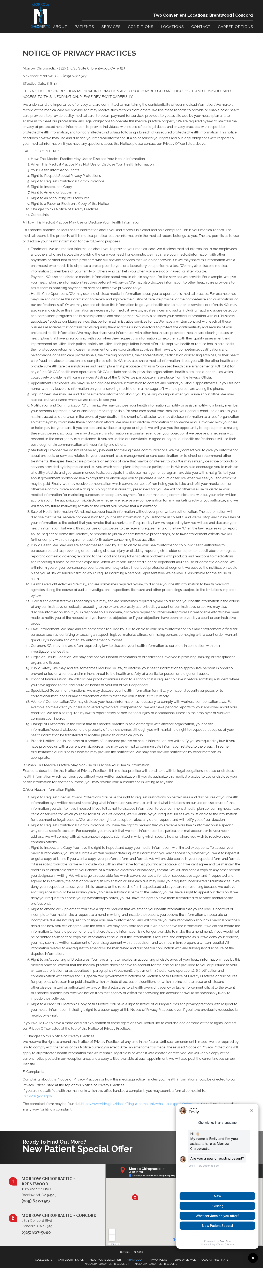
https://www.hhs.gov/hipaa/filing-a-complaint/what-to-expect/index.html (140, 1104)
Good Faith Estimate (215, 1259)
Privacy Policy (158, 1259)
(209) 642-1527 (36, 1201)
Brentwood (220, 15)
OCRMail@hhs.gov (37, 1096)
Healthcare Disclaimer (105, 1259)
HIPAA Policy (135, 1259)
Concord (244, 15)
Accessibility (43, 1259)
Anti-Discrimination (71, 1259)
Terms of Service (184, 1259)
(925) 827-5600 (36, 1232)
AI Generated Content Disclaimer (107, 1263)
